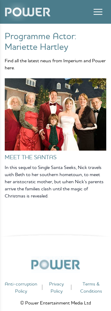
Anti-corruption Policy (21, 287)
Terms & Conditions (91, 287)
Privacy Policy (56, 287)
